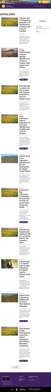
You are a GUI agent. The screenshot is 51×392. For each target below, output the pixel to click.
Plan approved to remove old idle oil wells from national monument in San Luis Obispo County (24, 92)
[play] (3, 6)
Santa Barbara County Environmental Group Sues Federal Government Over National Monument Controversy (24, 337)
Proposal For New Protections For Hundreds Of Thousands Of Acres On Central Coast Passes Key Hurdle (24, 198)
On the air (43, 21)
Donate (46, 2)
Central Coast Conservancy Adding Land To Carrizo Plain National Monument (24, 300)
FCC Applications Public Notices (33, 377)
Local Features (22, 154)
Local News (21, 48)
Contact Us (21, 376)
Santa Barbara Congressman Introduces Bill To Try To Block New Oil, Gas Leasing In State (25, 236)
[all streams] (49, 6)
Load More (16, 367)
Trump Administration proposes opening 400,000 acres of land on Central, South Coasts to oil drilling (24, 58)
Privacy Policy (31, 379)
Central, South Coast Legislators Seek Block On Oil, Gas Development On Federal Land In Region (24, 163)
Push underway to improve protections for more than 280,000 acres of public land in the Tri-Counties (24, 125)
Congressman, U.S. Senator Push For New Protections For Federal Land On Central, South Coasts (24, 269)
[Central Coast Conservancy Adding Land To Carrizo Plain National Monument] (9, 297)
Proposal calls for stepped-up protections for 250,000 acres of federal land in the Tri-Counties (24, 24)
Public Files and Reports (22, 380)
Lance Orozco (21, 33)
